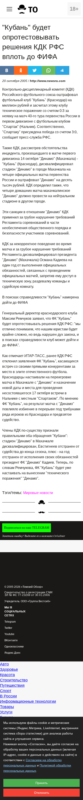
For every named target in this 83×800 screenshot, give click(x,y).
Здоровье (9, 669)
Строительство (14, 680)
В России (8, 696)
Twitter (8, 628)
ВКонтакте (11, 640)
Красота (7, 675)
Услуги (6, 712)
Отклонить (41, 792)
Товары (7, 707)
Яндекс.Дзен (12, 652)
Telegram (10, 621)
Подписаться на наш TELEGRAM (26, 527)
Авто (4, 664)
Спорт (5, 691)
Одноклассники (14, 646)
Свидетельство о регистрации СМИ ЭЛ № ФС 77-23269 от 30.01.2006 (28, 593)
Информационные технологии (28, 701)
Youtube (9, 634)
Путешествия (12, 685)
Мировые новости (38, 493)
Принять (41, 783)
